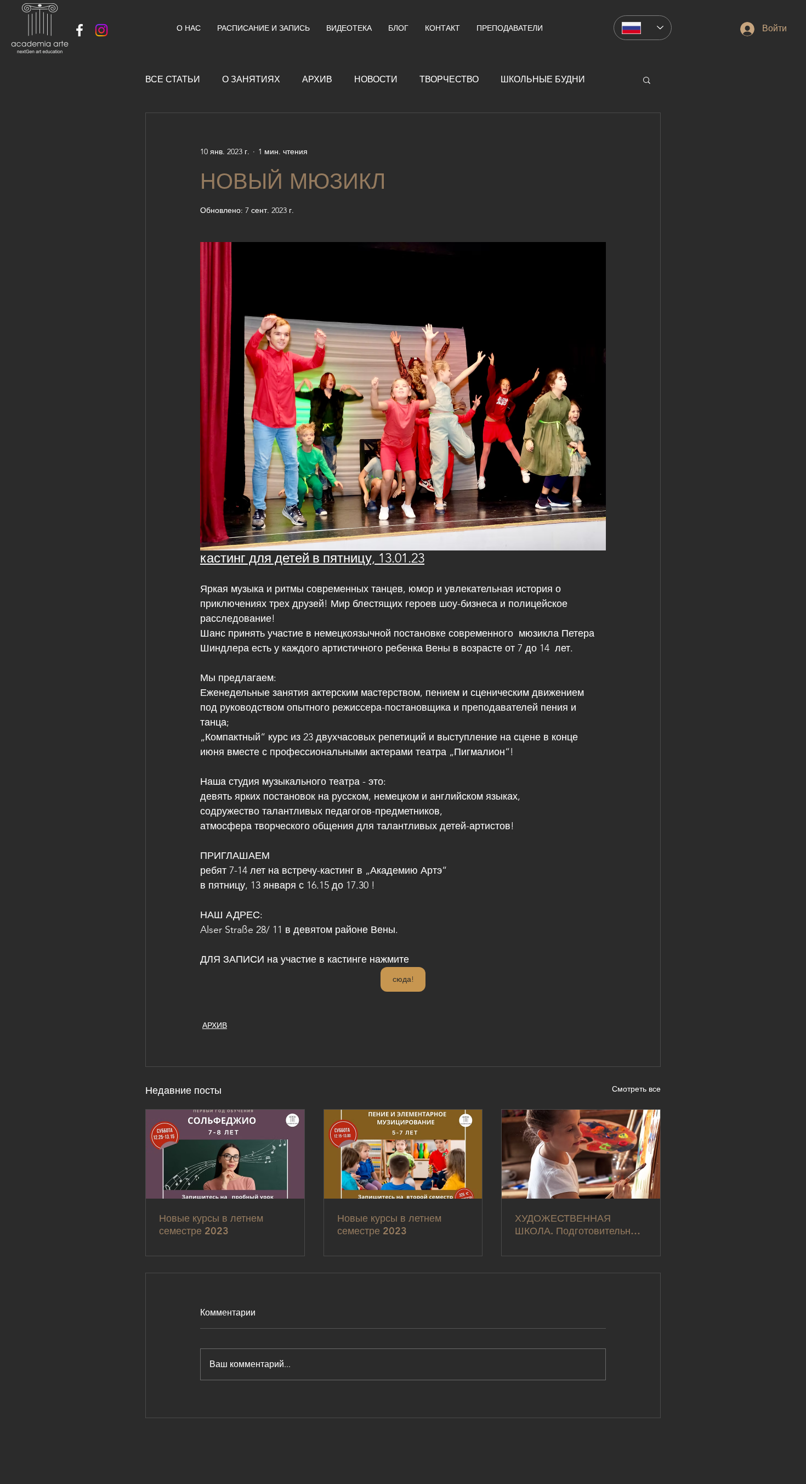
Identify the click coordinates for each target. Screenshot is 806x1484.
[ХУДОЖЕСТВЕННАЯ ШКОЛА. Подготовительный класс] (581, 1154)
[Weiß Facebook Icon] (79, 30)
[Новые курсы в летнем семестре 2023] (225, 1154)
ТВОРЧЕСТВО (449, 79)
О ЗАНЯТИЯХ (251, 79)
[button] (647, 79)
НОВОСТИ (376, 79)
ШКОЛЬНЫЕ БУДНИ (543, 79)
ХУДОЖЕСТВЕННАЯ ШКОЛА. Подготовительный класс (579, 1224)
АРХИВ (317, 79)
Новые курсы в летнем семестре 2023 (211, 1224)
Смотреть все (636, 1089)
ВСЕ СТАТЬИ (172, 79)
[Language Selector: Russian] (643, 27)
